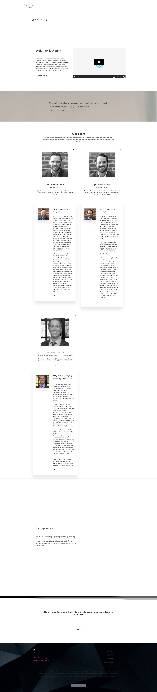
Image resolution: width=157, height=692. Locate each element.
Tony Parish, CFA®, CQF (55, 353)
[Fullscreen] (124, 76)
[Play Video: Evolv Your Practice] (99, 62)
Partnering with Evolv (109, 655)
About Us (109, 651)
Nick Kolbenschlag (55, 184)
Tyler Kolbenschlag (102, 184)
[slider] (96, 76)
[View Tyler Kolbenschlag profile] (101, 182)
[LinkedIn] (55, 199)
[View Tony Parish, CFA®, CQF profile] (55, 351)
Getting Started (109, 662)
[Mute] (117, 76)
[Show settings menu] (120, 76)
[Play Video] (74, 76)
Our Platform (109, 658)
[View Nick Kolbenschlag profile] (55, 182)
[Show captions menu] (114, 76)
